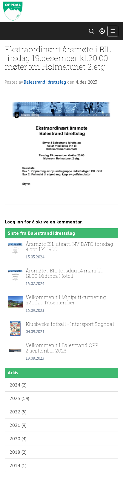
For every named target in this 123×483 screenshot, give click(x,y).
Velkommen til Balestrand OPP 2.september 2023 (62, 348)
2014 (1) (18, 465)
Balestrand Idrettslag (45, 82)
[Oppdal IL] (61, 11)
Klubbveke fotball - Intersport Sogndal (70, 324)
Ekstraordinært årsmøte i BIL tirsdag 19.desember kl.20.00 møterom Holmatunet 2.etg (58, 58)
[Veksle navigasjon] (112, 31)
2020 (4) (18, 438)
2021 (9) (18, 425)
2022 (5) (18, 412)
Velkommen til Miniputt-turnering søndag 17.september (66, 300)
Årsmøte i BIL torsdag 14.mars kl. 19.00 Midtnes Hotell (64, 273)
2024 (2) (18, 385)
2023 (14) (19, 398)
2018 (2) (18, 452)
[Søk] (91, 31)
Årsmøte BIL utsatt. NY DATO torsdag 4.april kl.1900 (69, 246)
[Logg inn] (102, 31)
